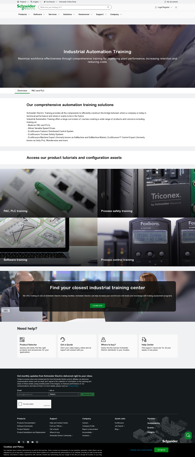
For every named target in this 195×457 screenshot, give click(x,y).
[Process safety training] (146, 193)
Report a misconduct (90, 429)
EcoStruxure (119, 423)
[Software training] (49, 242)
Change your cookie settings (141, 450)
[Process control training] (146, 242)
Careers (85, 423)
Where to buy (55, 432)
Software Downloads (25, 426)
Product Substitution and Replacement (31, 432)
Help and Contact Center (59, 423)
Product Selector (23, 429)
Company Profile (88, 426)
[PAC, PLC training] (49, 193)
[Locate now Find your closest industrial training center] (97, 305)
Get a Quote (54, 429)
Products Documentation (26, 423)
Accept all (161, 450)
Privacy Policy (73, 386)
